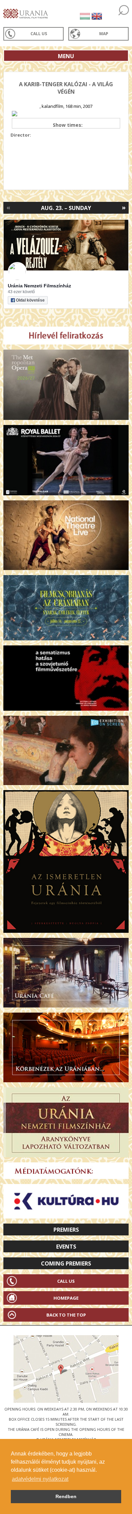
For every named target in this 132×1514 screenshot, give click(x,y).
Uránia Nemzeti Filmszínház (39, 285)
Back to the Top (66, 1315)
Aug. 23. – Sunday (66, 208)
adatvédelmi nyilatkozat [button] (40, 1479)
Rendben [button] (66, 1496)
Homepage (66, 1298)
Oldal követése (30, 300)
